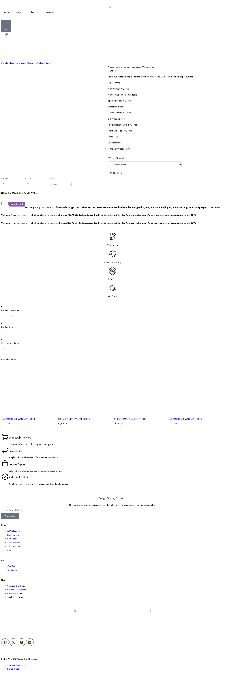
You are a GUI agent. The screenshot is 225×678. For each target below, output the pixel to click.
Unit (51, 178)
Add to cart (17, 204)
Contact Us (49, 12)
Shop (18, 12)
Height (28, 178)
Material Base (116, 157)
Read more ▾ (114, 143)
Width (4, 178)
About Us (34, 12)
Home (7, 12)
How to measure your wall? (19, 192)
